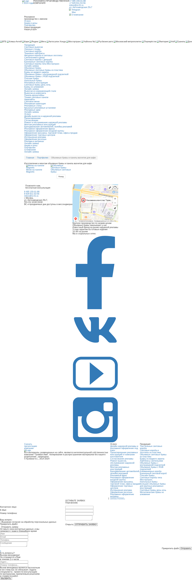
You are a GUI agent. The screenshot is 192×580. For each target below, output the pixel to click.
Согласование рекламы (121, 459)
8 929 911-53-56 (31, 194)
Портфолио (29, 25)
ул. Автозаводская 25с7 (80, 7)
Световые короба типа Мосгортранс (41, 64)
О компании (30, 150)
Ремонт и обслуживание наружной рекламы (45, 122)
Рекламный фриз (118, 475)
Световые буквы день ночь (37, 85)
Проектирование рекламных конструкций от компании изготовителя (124, 454)
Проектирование (32, 118)
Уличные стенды (32, 49)
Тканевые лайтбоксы (34, 53)
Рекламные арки (32, 110)
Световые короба (32, 51)
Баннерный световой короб (153, 473)
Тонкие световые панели (36, 97)
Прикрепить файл (170, 548)
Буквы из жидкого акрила (36, 72)
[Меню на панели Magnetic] (36, 167)
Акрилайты (29, 99)
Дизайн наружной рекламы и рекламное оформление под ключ (124, 448)
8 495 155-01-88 (31, 192)
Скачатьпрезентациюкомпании (30, 446)
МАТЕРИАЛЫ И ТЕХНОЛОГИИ (117, 499)
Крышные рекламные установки (40, 108)
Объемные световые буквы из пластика (43, 70)
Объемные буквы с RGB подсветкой (41, 76)
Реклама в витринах (34, 141)
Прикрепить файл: (9, 524)
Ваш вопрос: (6, 520)
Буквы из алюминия (34, 87)
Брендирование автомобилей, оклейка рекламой (48, 127)
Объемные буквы (32, 68)
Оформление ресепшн (35, 139)
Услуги (27, 21)
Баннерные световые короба (38, 62)
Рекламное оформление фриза (39, 129)
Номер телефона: (8, 513)
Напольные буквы (33, 80)
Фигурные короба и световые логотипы (43, 55)
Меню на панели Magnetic (34, 171)
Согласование (31, 120)
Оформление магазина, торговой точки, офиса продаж (50, 133)
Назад (61, 176)
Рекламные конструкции (36, 83)
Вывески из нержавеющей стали (40, 91)
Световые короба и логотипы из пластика (150, 451)
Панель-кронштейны (34, 95)
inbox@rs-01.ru (76, 5)
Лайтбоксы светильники (151, 461)
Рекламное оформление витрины (122, 495)
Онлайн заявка (31, 66)
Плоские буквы (31, 78)
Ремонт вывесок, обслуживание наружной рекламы (122, 463)
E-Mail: (3, 510)
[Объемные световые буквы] (61, 167)
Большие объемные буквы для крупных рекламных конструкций (153, 486)
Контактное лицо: (8, 507)
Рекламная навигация (35, 103)
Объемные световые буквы (61, 171)
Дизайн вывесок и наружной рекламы (42, 116)
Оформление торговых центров (39, 135)
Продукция (29, 45)
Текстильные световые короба (151, 447)
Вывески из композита (35, 93)
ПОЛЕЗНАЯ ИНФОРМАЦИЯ (117, 498)
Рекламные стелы (33, 106)
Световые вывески (33, 47)
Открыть (69, 524)
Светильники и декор (34, 57)
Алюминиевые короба (150, 471)
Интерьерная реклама (35, 137)
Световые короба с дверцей (38, 60)
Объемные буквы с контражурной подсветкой (46, 74)
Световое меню (32, 101)
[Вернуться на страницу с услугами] (27, 450)
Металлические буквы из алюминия (152, 493)
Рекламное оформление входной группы (44, 131)
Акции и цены (30, 23)
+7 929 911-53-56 (77, 3)
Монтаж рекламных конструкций (40, 124)
